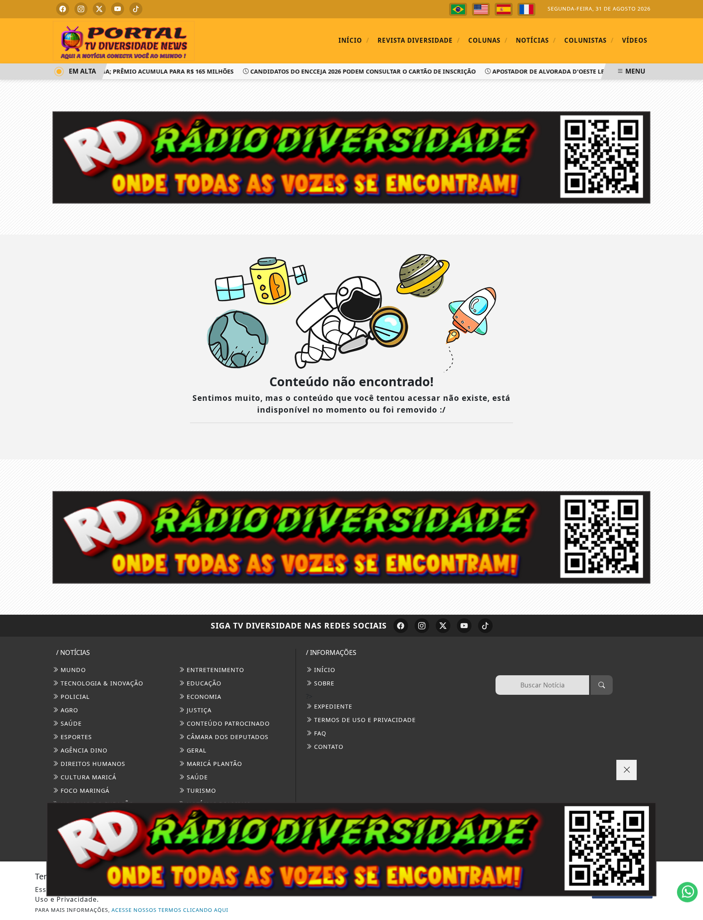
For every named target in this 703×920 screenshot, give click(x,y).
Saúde (70, 723)
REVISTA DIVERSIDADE (419, 40)
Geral (196, 750)
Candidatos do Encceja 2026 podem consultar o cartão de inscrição (348, 71)
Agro (68, 710)
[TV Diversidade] (123, 40)
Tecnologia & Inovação (101, 683)
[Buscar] (602, 685)
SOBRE (323, 683)
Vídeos (634, 40)
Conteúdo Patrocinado (227, 723)
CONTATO (327, 746)
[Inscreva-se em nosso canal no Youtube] (464, 625)
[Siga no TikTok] (135, 8)
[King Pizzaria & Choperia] (351, 536)
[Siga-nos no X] (443, 625)
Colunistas (589, 40)
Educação (203, 683)
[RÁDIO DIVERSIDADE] (351, 849)
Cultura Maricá (87, 777)
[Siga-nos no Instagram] (422, 625)
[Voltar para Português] (458, 9)
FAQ (319, 733)
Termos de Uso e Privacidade (364, 720)
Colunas (488, 40)
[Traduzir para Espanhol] (504, 9)
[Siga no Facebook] (62, 8)
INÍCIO (323, 670)
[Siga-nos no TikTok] (485, 625)
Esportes (75, 737)
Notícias (536, 40)
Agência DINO (83, 750)
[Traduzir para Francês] (526, 9)
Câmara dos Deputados (227, 737)
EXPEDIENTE (332, 706)
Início (353, 40)
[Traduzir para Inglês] (481, 9)
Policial (74, 696)
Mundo (72, 670)
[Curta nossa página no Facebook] (400, 625)
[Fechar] (626, 770)
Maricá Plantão (213, 764)
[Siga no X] (99, 8)
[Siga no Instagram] (80, 8)
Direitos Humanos (92, 764)
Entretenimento (214, 670)
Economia (203, 696)
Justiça (198, 710)
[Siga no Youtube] (117, 8)
